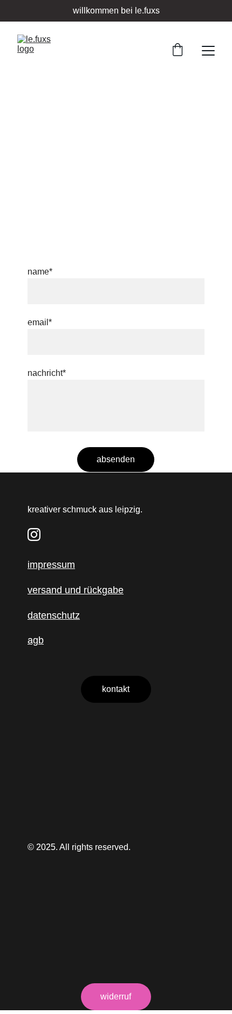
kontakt (115, 689)
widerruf (115, 996)
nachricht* (47, 373)
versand (45, 590)
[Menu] (208, 51)
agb (36, 640)
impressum (51, 564)
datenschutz (54, 615)
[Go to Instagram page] (34, 534)
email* (40, 322)
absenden (116, 459)
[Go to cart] (177, 51)
